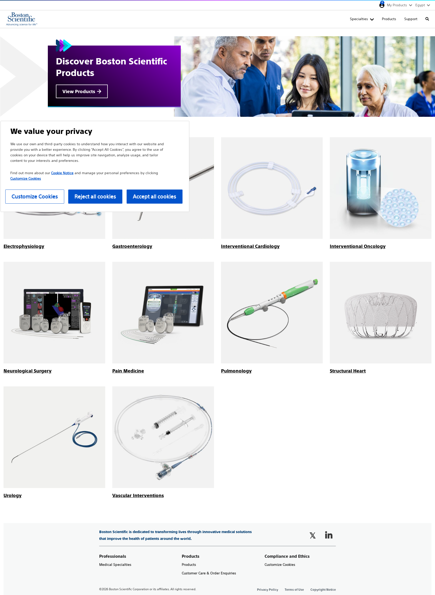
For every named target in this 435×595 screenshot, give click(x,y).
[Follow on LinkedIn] (329, 535)
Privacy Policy (267, 589)
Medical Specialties (115, 565)
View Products (78, 91)
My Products (397, 5)
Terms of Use (294, 589)
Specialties (359, 19)
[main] (217, 263)
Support (410, 19)
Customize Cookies (280, 565)
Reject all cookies (95, 196)
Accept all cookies (154, 196)
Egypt (420, 5)
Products (389, 19)
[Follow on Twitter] (313, 535)
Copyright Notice (323, 589)
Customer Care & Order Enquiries (209, 573)
